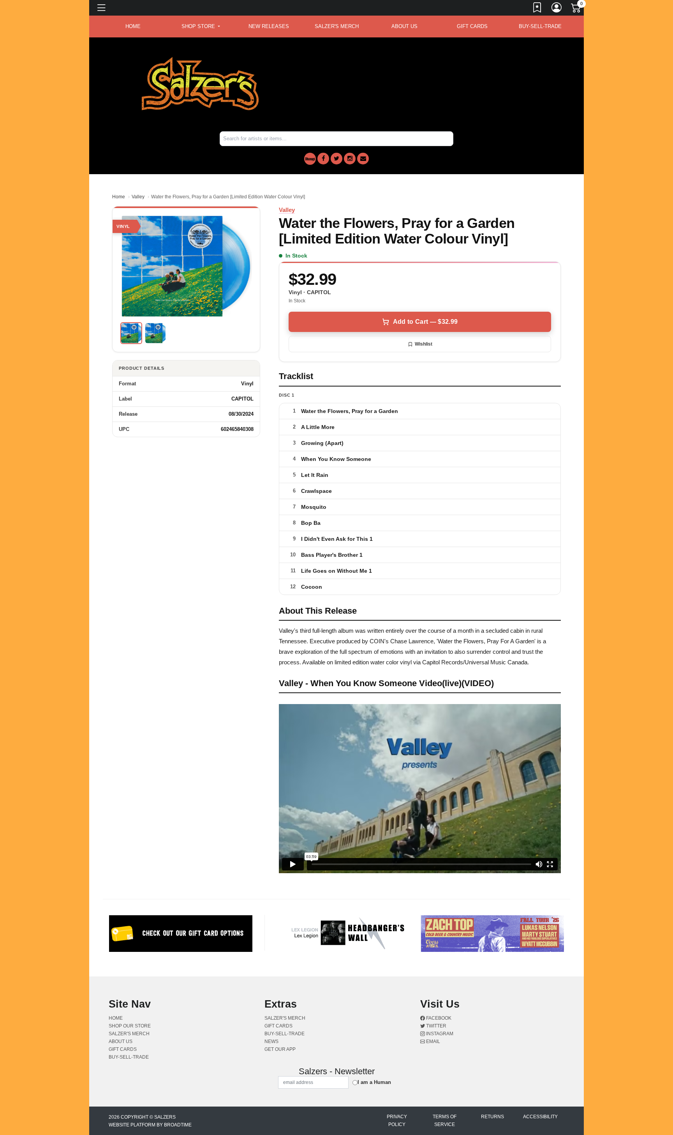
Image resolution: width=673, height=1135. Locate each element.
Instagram (439, 1033)
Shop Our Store (130, 1026)
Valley (138, 196)
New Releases (268, 26)
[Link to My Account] (556, 9)
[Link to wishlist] (537, 9)
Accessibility (540, 1116)
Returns (492, 1116)
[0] (576, 9)
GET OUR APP (280, 1049)
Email (432, 1041)
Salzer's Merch (337, 26)
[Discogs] (310, 159)
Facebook (438, 1018)
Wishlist (423, 344)
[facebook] (323, 158)
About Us (404, 26)
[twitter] (336, 158)
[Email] (363, 158)
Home (118, 196)
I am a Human (374, 1082)
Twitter (435, 1026)
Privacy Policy (397, 1120)
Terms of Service (444, 1120)
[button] (200, 26)
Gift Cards (472, 26)
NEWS (271, 1041)
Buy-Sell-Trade (540, 26)
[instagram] (349, 158)
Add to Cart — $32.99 (425, 321)
